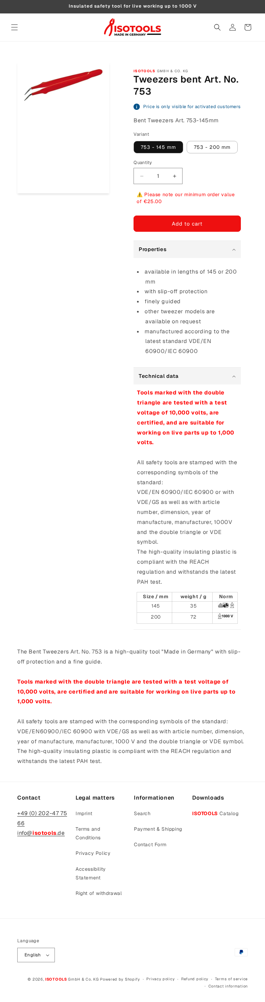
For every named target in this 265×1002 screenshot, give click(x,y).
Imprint (84, 813)
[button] (14, 27)
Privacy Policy (93, 853)
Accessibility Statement (91, 873)
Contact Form (150, 844)
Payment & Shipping (158, 829)
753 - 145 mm (158, 147)
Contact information (228, 986)
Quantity (143, 162)
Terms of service (231, 978)
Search (142, 813)
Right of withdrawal (99, 893)
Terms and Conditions (88, 833)
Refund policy (194, 978)
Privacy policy (160, 978)
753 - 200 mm (212, 147)
